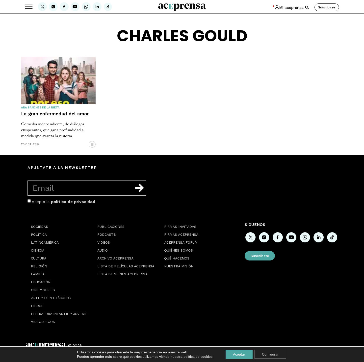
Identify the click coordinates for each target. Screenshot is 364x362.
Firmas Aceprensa (181, 234)
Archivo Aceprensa (115, 258)
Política (39, 234)
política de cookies (197, 357)
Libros (37, 306)
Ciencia (37, 250)
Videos (103, 242)
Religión (39, 266)
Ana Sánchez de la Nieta (40, 107)
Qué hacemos (176, 258)
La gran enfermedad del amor (55, 113)
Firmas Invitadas (180, 227)
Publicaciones (111, 227)
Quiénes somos (178, 250)
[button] (307, 7)
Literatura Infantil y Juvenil (59, 314)
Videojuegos (43, 322)
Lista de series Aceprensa (122, 274)
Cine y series (43, 290)
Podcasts (106, 234)
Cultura (38, 258)
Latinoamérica (45, 242)
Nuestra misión (178, 266)
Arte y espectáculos (51, 298)
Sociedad (39, 227)
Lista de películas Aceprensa (125, 266)
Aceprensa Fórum (181, 242)
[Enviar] (139, 188)
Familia (38, 274)
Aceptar (239, 354)
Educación (41, 282)
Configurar (270, 354)
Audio (102, 250)
